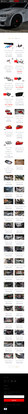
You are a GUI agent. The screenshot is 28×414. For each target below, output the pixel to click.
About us (6, 389)
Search (6, 385)
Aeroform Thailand (11, 404)
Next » (17, 366)
